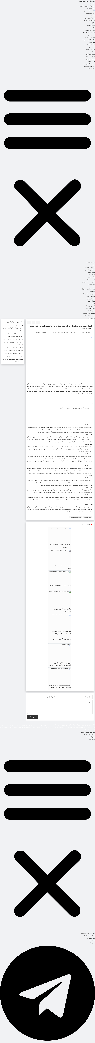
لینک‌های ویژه (91, 68)
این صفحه (66, 408)
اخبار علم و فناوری (90, 49)
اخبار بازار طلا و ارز (90, 13)
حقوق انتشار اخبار (90, 737)
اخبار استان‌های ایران (89, 66)
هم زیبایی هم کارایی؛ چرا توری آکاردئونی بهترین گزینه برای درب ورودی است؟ (60, 665)
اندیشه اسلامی (91, 25)
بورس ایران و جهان (90, 18)
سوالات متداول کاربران (89, 734)
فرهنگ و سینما (91, 51)
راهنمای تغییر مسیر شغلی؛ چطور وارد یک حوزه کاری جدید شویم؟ (13, 342)
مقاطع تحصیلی (91, 23)
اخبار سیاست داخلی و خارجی (87, 32)
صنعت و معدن (91, 35)
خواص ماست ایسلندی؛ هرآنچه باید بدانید (60, 585)
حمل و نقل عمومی (90, 30)
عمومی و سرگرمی (90, 54)
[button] (47, 165)
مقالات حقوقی (91, 27)
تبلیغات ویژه (92, 739)
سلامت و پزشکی (91, 47)
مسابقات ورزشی (90, 59)
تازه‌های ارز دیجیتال (90, 56)
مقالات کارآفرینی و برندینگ (88, 39)
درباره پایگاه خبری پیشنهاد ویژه (87, 1)
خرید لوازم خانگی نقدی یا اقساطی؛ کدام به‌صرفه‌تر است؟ (13, 328)
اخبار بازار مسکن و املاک (88, 44)
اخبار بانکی (92, 15)
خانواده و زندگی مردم (89, 20)
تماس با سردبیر (91, 3)
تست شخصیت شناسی (85, 384)
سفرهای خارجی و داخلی (89, 64)
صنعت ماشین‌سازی (90, 37)
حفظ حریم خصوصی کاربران (88, 732)
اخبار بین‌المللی (91, 61)
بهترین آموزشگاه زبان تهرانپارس (62, 639)
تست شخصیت (87, 517)
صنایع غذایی (92, 42)
